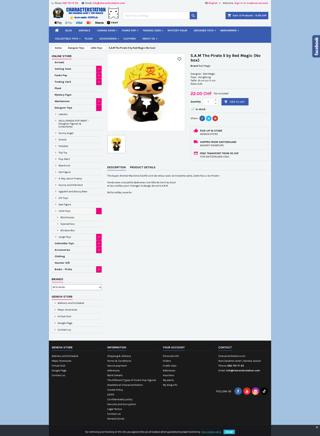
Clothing (129, 38)
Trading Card (152, 30)
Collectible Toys (66, 38)
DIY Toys (63, 198)
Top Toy (63, 152)
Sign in (238, 3)
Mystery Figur (177, 30)
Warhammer (228, 30)
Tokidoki (63, 146)
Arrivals (84, 30)
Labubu (63, 114)
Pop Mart (64, 159)
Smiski (62, 139)
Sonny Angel (66, 133)
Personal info (171, 356)
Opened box (67, 224)
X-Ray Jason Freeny (70, 178)
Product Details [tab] (142, 167)
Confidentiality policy (120, 399)
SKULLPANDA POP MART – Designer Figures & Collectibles (73, 123)
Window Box (67, 230)
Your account (174, 347)
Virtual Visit (64, 316)
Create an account (257, 3)
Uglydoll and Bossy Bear (73, 191)
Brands (57, 279)
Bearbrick (64, 165)
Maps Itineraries (67, 309)
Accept (229, 432)
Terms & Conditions (119, 360)
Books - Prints (63, 269)
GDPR (110, 394)
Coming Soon (106, 30)
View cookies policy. (211, 432)
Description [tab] (116, 167)
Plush (89, 38)
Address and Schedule (70, 303)
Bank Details (115, 375)
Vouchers (168, 375)
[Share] (202, 118)
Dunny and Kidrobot (71, 185)
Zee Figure (65, 172)
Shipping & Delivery (119, 356)
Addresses (113, 370)
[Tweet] (208, 118)
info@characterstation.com (108, 3)
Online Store (62, 56)
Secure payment (117, 365)
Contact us (64, 329)
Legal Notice (114, 409)
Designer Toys (204, 30)
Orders (167, 360)
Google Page (64, 323)
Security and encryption (121, 404)
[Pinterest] (215, 118)
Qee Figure (65, 204)
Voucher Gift (62, 262)
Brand (194, 65)
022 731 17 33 (70, 3)
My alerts (168, 380)
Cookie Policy (115, 389)
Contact (225, 347)
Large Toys (65, 236)
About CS (148, 38)
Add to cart (234, 101)
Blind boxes (67, 217)
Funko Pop (129, 30)
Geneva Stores (115, 418)
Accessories (108, 38)
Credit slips (169, 365)
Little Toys (65, 211)
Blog (68, 30)
